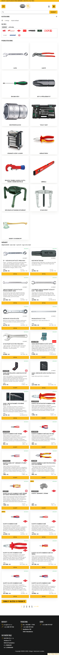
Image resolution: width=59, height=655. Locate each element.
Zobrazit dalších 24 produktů (14, 601)
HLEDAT (53, 12)
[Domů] (2, 21)
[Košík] (54, 6)
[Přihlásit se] (49, 6)
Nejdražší (18, 245)
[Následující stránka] (36, 606)
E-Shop (7, 20)
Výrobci (4, 27)
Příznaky (11, 27)
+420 (9, 627)
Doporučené (5, 245)
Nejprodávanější (26, 245)
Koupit (44, 357)
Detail (15, 274)
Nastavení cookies (39, 651)
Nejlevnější (12, 245)
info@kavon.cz (8, 624)
